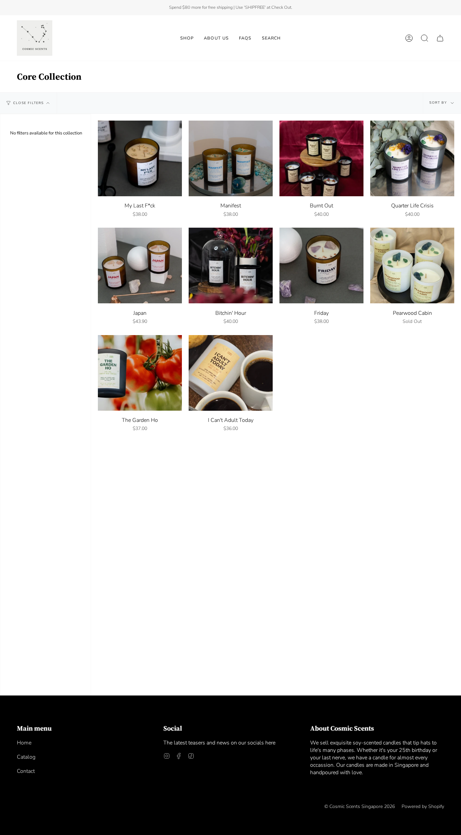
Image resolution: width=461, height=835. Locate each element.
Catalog (26, 757)
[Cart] (440, 38)
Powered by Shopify (423, 806)
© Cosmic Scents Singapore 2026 (359, 806)
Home (24, 743)
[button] (187, 38)
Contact (26, 771)
